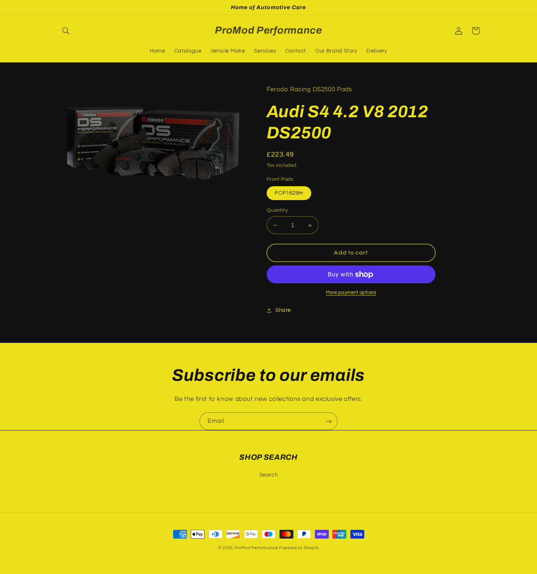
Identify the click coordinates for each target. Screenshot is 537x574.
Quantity (277, 210)
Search (268, 475)
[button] (66, 30)
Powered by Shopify (299, 548)
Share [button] (283, 310)
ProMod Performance (257, 548)
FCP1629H (289, 193)
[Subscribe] (328, 421)
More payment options (351, 292)
